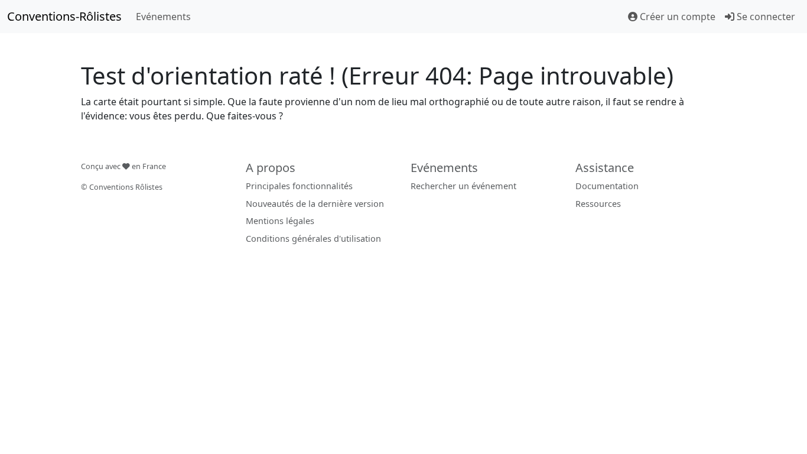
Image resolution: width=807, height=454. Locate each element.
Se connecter (764, 16)
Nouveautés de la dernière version (315, 203)
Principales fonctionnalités (299, 186)
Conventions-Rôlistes (64, 16)
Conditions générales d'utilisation (313, 238)
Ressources (598, 203)
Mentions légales (280, 220)
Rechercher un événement (463, 186)
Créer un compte (676, 16)
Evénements (163, 16)
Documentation (607, 186)
